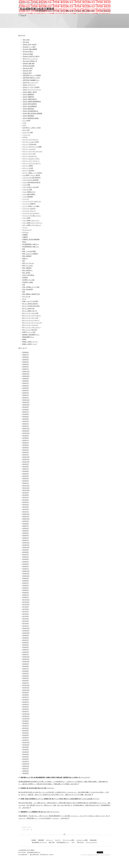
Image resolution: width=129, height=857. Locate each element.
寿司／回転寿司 (27, 268)
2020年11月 (25, 516)
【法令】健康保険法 (28, 94)
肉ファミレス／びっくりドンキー (32, 322)
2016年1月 (25, 654)
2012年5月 (25, 754)
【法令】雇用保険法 (28, 116)
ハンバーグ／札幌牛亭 (29, 204)
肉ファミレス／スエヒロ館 (30, 313)
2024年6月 (25, 414)
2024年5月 (25, 416)
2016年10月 (25, 633)
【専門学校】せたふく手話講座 (31, 75)
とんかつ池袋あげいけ (29, 192)
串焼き (24, 242)
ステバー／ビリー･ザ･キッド (30, 161)
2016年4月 (25, 647)
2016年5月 (25, 645)
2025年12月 (25, 371)
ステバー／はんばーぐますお (30, 158)
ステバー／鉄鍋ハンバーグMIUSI (32, 173)
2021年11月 (25, 488)
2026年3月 (25, 364)
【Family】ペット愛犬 (29, 47)
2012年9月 (25, 747)
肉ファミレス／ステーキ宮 (30, 318)
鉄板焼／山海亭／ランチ (29, 344)
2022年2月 (25, 481)
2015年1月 (25, 683)
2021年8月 (25, 495)
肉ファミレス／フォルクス (30, 325)
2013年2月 (25, 737)
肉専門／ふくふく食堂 (29, 332)
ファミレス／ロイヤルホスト (30, 213)
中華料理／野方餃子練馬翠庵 (30, 239)
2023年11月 (25, 431)
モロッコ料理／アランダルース (31, 225)
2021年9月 (25, 492)
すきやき (25, 137)
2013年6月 (25, 728)
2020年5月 (25, 530)
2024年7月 (25, 412)
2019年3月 (25, 564)
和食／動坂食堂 (27, 256)
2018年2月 (25, 595)
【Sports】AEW (27, 70)
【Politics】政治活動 (28, 66)
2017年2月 (25, 623)
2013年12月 (25, 714)
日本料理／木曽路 (27, 282)
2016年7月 (25, 640)
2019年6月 (25, 557)
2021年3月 (25, 507)
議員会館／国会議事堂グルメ (30, 334)
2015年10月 (25, 661)
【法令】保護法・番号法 (29, 92)
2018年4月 (25, 590)
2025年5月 (25, 388)
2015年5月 (25, 673)
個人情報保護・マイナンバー (39, 842)
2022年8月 (25, 466)
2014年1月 (25, 711)
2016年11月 (25, 630)
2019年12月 (25, 542)
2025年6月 (25, 385)
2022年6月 (25, 471)
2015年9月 (25, 664)
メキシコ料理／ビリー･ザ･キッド (32, 223)
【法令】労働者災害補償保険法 (31, 101)
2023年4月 (25, 447)
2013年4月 (25, 733)
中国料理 (25, 234)
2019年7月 (25, 554)
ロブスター (25, 232)
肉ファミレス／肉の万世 (29, 330)
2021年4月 (25, 504)
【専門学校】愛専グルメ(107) (31, 77)
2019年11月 (25, 545)
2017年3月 (25, 621)
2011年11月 (25, 766)
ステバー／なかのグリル (29, 156)
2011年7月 (25, 768)
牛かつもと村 (26, 296)
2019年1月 (25, 569)
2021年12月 (25, 485)
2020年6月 (25, 528)
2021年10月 (25, 490)
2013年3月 (25, 735)
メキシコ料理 (26, 218)
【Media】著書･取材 (28, 63)
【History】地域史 (27, 54)
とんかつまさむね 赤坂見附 (30, 180)
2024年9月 (25, 407)
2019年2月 (25, 566)
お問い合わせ (105, 11)
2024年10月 (25, 404)
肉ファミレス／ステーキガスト (31, 315)
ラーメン (25, 227)
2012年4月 (25, 756)
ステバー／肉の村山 (28, 170)
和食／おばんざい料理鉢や (30, 253)
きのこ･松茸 (26, 130)
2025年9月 (25, 378)
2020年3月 (25, 535)
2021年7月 (25, 497)
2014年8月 (25, 695)
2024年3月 (25, 421)
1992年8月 (25, 773)
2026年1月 (25, 369)
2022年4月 (25, 476)
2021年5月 (25, 502)
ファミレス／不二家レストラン (31, 215)
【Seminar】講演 (27, 68)
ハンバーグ (25, 199)
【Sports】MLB (27, 73)
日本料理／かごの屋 (28, 280)
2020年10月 (25, 519)
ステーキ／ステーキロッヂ (30, 139)
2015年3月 (25, 678)
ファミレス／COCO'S (28, 208)
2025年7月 (25, 383)
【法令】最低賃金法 (28, 108)
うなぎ (24, 123)
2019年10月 (25, 547)
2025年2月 (25, 395)
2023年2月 (25, 452)
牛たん (24, 299)
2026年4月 (25, 362)
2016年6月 (25, 642)
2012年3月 (25, 759)
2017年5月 (25, 616)
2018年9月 (25, 578)
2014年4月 (25, 704)
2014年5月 (25, 702)
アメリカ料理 (26, 120)
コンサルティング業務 (82, 840)
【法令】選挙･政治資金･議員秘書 (32, 113)
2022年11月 (25, 459)
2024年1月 (25, 426)
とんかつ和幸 (26, 185)
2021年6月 (25, 500)
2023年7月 (25, 440)
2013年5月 (25, 730)
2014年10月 (25, 690)
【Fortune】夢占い (28, 51)
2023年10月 (25, 433)
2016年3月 (25, 649)
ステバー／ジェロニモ (29, 149)
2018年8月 (25, 580)
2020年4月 (25, 533)
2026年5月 (25, 359)
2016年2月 (25, 652)
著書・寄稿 (90, 11)
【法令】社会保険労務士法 (30, 111)
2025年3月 (25, 393)
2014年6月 (25, 699)
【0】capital (26, 39)
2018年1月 (25, 597)
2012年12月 (25, 742)
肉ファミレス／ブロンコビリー (31, 327)
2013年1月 (25, 740)
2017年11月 (25, 602)
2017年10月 (25, 604)
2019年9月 (25, 550)
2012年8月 (25, 749)
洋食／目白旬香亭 (27, 289)
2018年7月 (25, 583)
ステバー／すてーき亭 (29, 154)
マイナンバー (50, 11)
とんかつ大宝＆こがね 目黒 (30, 187)
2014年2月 (25, 709)
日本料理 (25, 277)
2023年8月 (25, 438)
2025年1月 (25, 397)
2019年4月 (25, 561)
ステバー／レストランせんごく (31, 163)
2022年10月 (25, 462)
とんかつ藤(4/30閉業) (28, 194)
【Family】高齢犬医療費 (29, 49)
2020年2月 (25, 538)
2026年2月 (25, 366)
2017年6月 (25, 614)
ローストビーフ (27, 230)
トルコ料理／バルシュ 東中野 (31, 175)
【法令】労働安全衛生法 (29, 99)
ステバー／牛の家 (27, 168)
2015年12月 (25, 657)
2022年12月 (25, 457)
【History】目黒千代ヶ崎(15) (30, 56)
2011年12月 (25, 763)
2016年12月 (25, 628)
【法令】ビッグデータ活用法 (30, 87)
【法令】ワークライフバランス (31, 89)
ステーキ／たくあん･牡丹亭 (30, 142)
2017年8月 (25, 609)
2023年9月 (25, 435)
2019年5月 (25, 559)
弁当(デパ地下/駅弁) (28, 275)
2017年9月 (25, 607)
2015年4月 (25, 676)
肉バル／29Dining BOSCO (30, 303)
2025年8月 (25, 381)
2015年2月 (25, 680)
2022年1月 (25, 483)
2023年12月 (25, 428)
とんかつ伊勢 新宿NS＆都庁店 (31, 182)
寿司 (23, 261)
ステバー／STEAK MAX (29, 144)
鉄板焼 (24, 339)
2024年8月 (25, 409)
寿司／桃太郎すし (27, 270)
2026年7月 (25, 354)
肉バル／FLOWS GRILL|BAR (31, 306)
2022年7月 (25, 469)
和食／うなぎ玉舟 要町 (29, 251)
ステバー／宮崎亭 (27, 165)
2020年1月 (25, 540)
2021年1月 (25, 511)
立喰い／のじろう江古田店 (30, 301)
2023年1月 (25, 454)
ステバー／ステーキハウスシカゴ (32, 151)
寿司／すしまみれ (27, 265)
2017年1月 (25, 626)
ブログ (97, 11)
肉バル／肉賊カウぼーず (29, 311)
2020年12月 (25, 514)
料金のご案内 (80, 11)
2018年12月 (25, 571)
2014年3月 (25, 706)
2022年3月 (25, 478)
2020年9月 (25, 521)
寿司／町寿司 (26, 273)
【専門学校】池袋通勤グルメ (30, 80)
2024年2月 (25, 423)
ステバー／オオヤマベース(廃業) (32, 146)
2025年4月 (25, 390)
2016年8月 (25, 638)
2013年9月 (25, 721)
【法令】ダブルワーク (29, 85)
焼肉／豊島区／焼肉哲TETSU (31, 294)
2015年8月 (25, 666)
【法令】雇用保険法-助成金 (30, 118)
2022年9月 (25, 464)
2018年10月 (25, 576)
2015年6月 (25, 671)
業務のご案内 (70, 11)
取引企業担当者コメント (63, 842)
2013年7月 (25, 725)
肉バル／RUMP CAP (28, 308)
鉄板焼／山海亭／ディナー (30, 341)
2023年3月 (25, 450)
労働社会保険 (93, 840)
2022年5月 (25, 473)
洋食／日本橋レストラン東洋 (30, 287)
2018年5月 (25, 588)
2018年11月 (25, 573)
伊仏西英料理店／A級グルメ (30, 244)
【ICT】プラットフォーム (30, 58)
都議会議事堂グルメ (28, 337)
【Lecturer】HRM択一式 (29, 61)
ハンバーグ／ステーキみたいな (31, 201)
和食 (23, 249)
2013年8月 (25, 723)
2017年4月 (25, 618)
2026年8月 (25, 352)
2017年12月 (25, 599)
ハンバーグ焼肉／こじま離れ (30, 206)
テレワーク (60, 11)
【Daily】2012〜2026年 (29, 44)
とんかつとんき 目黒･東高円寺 (31, 177)
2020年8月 (25, 523)
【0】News (25, 42)
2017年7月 (25, 611)
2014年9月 (25, 692)
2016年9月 (25, 635)
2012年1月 (25, 761)
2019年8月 (25, 552)
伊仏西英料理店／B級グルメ (30, 246)
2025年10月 (25, 376)
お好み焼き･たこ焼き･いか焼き (31, 127)
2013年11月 (25, 716)
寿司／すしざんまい (28, 263)
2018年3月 (25, 592)
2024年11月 (25, 402)
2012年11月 (25, 744)
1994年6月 (25, 771)
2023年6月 (25, 442)
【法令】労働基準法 (28, 97)
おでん (24, 125)
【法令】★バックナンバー (30, 82)
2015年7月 (25, 668)
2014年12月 (25, 685)
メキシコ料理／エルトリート (30, 220)
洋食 (23, 284)
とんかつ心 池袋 (27, 189)
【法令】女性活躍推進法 (29, 106)
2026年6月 (25, 357)
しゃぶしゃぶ (26, 135)
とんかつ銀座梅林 (27, 196)
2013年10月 (25, 718)
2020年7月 (25, 526)
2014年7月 (25, 697)
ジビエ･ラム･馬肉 (27, 132)
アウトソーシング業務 (68, 840)
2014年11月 (25, 687)
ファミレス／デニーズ (29, 211)
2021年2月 (25, 509)
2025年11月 (25, 374)
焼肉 (23, 291)
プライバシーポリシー (91, 842)
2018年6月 (25, 585)
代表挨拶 (33, 840)
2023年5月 (25, 445)
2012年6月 (25, 752)
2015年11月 (25, 659)
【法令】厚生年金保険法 (29, 104)
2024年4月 (25, 419)
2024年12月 (25, 400)
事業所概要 (41, 11)
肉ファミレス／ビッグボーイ (30, 320)
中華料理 (25, 237)
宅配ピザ (25, 258)
